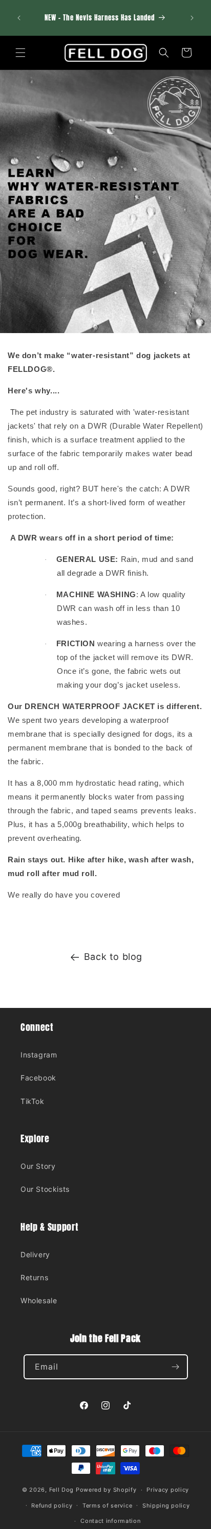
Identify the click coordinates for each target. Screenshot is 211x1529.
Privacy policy (167, 1489)
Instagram (38, 1054)
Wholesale (38, 1300)
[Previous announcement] (19, 18)
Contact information (110, 1520)
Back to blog (113, 956)
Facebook (38, 1077)
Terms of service (107, 1505)
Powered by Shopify (106, 1489)
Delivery (35, 1254)
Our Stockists (45, 1189)
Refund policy (51, 1505)
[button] (20, 52)
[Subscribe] (175, 1366)
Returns (34, 1277)
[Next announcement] (192, 18)
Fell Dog (61, 1489)
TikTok (32, 1101)
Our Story (37, 1166)
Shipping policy (166, 1505)
